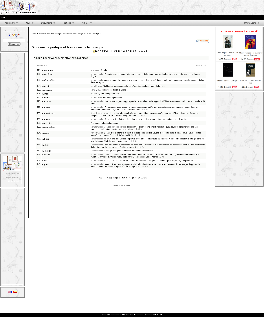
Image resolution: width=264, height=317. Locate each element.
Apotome (46, 101)
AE (45, 58)
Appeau (46, 119)
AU (83, 58)
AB (35, 58)
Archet (45, 145)
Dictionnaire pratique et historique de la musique (67, 47)
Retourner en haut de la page (121, 185)
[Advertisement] (12, 102)
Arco (44, 160)
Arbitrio (45, 139)
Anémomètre (48, 80)
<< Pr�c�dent (110, 178)
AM (62, 58)
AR (73, 58)
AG (52, 58)
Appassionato (48, 113)
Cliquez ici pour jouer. (12, 181)
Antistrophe (47, 70)
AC (38, 58)
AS (76, 58)
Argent (45, 164)
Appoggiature (48, 127)
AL (58, 58)
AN (66, 58)
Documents (46, 23)
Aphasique (47, 90)
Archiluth (46, 154)
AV (86, 58)
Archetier (46, 151)
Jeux (28, 23)
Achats (85, 23)
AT (79, 58)
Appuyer (46, 133)
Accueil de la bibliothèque (40, 34)
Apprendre (10, 23)
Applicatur (47, 123)
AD (42, 58)
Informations (250, 23)
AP (69, 58)
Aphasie (46, 86)
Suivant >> (145, 178)
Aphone (46, 94)
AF (49, 58)
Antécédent (47, 74)
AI (56, 58)
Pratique (67, 23)
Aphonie (46, 97)
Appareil (46, 107)
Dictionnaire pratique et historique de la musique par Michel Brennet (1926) (76, 34)
